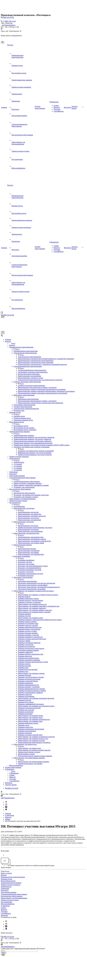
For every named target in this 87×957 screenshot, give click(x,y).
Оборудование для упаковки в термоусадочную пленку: (38, 595)
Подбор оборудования (40, 107)
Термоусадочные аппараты (21, 87)
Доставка (57, 109)
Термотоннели (17, 94)
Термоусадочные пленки (20, 151)
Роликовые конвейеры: (26, 560)
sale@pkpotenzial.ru (8, 25)
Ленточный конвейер (19, 116)
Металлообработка (18, 168)
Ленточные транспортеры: (27, 581)
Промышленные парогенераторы (17, 56)
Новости (57, 107)
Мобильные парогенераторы (28, 399)
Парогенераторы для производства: (31, 537)
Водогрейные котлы (19, 73)
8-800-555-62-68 (8, 17)
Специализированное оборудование (19, 125)
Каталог (10, 45)
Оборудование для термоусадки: (29, 748)
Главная (4, 107)
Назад (13, 343)
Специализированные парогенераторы (32, 370)
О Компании (54, 102)
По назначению (17, 159)
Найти (4, 953)
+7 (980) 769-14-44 (9, 21)
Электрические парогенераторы (29, 357)
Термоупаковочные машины (22, 80)
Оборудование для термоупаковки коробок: (33, 762)
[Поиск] (2, 42)
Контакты (67, 107)
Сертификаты (59, 111)
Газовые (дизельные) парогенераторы (31, 385)
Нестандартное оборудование (22, 135)
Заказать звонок (75, 107)
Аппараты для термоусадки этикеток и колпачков (36, 451)
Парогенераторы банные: (27, 549)
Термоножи (16, 101)
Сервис (56, 105)
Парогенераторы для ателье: (28, 526)
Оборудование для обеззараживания (18, 143)
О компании (5, 906)
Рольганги (15, 109)
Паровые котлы (17, 65)
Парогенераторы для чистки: (28, 512)
